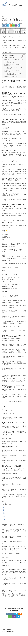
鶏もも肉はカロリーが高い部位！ (11, 76)
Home (3, 16)
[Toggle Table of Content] (23, 55)
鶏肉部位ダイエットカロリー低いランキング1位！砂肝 (13, 60)
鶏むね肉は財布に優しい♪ (11, 74)
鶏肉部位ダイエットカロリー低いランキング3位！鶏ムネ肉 (13, 71)
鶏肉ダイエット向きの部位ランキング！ (12, 57)
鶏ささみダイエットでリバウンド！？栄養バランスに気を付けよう (15, 68)
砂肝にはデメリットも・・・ (11, 62)
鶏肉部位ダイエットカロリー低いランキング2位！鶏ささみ (13, 65)
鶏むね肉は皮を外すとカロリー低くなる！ (14, 73)
